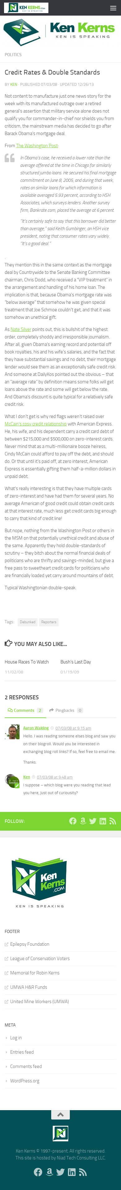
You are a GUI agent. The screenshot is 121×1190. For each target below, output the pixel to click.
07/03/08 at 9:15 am (73, 728)
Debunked (27, 622)
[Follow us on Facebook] (73, 821)
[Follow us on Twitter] (92, 821)
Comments (27, 710)
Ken (13, 84)
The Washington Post (37, 145)
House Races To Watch (27, 662)
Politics (13, 54)
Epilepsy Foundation (29, 944)
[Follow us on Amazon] (83, 821)
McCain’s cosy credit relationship (36, 424)
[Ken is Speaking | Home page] (33, 7)
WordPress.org (24, 1081)
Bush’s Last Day (75, 662)
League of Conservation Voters (40, 958)
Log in (16, 1038)
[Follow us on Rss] (112, 821)
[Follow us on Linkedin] (102, 821)
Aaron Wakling (36, 728)
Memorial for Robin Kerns (35, 973)
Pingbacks (68, 710)
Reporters (48, 622)
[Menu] (113, 8)
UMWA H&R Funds (28, 987)
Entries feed (22, 1052)
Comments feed (26, 1066)
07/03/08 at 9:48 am (55, 777)
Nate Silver (21, 329)
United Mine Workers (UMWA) (39, 1001)
